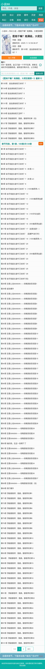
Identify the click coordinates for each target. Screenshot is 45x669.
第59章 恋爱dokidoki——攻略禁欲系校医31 (18, 438)
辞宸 (19, 40)
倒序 (40, 143)
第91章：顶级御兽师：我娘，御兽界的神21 (18, 593)
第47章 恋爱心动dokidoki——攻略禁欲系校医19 (19, 378)
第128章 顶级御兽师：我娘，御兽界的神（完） (19, 118)
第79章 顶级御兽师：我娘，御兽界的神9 (16, 533)
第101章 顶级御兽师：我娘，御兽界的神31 (17, 643)
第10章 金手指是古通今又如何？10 (14, 194)
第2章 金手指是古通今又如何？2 (13, 154)
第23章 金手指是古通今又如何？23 (14, 258)
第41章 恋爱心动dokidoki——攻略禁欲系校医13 (19, 348)
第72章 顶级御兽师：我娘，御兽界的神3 (16, 503)
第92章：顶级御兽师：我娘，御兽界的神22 (18, 598)
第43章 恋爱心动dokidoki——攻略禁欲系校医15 (19, 358)
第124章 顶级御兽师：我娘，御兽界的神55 (17, 138)
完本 (34, 19)
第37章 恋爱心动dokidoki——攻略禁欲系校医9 (19, 328)
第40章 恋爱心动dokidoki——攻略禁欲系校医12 (19, 343)
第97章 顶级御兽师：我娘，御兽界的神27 (17, 623)
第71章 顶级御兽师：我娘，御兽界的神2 (16, 498)
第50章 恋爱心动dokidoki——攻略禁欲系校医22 (19, 393)
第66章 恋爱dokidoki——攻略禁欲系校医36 (18, 473)
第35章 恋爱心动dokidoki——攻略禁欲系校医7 (19, 318)
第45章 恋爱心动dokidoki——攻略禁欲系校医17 (19, 368)
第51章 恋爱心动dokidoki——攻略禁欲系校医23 (19, 398)
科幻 (4, 19)
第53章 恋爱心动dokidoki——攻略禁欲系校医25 (19, 408)
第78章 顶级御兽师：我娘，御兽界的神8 (16, 528)
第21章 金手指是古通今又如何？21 (14, 248)
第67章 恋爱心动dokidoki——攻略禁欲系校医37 (19, 478)
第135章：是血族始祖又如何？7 (13, 83)
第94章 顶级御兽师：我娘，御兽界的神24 (17, 608)
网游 (41, 14)
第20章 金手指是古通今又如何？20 (14, 243)
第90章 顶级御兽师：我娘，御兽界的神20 (17, 588)
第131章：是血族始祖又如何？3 (13, 103)
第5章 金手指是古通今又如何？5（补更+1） (18, 169)
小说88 (5, 4)
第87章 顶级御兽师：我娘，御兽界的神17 (17, 573)
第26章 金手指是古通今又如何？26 (14, 273)
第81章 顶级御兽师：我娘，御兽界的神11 (17, 543)
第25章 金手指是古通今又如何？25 (14, 268)
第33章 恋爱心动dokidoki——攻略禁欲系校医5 (19, 308)
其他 (19, 19)
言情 (12, 19)
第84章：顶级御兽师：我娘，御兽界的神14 (18, 558)
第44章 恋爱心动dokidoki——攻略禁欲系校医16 (19, 363)
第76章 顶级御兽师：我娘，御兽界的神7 (16, 523)
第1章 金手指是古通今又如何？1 (13, 149)
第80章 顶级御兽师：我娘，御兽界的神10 (17, 538)
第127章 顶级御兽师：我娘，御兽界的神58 (17, 123)
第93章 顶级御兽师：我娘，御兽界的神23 (17, 603)
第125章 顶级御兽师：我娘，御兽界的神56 (17, 133)
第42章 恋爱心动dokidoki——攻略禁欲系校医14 (19, 353)
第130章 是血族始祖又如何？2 (13, 108)
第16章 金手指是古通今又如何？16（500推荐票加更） (22, 223)
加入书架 (11, 57)
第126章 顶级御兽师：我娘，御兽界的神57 (17, 128)
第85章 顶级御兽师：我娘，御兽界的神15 (17, 563)
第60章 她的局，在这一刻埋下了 (13, 443)
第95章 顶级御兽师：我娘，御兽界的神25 (17, 613)
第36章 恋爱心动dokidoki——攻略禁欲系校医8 (19, 323)
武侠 (19, 14)
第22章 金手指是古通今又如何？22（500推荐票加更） (22, 253)
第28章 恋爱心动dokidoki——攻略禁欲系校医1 (19, 283)
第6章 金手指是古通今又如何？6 (13, 174)
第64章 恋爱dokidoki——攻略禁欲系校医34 (18, 463)
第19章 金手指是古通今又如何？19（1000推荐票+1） (22, 238)
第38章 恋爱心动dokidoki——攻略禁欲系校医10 (19, 333)
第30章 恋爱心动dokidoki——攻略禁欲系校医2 (19, 293)
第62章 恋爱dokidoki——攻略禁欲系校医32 (18, 453)
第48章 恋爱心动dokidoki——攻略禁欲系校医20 (19, 383)
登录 (41, 19)
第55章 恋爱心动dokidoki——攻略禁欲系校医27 (19, 418)
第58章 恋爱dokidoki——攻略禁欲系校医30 (18, 433)
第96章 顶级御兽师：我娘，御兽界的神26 (17, 618)
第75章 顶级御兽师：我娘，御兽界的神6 (16, 518)
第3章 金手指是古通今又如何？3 (13, 159)
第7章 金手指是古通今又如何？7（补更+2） (18, 179)
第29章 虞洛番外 (7, 288)
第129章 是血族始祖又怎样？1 (13, 113)
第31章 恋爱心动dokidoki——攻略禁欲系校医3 (19, 298)
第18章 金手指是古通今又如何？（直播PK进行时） (21, 233)
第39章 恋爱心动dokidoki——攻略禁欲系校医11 (19, 338)
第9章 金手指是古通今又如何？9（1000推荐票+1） (21, 189)
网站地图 (23, 665)
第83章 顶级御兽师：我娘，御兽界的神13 (17, 553)
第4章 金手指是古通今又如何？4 (13, 164)
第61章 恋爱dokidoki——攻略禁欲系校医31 (18, 448)
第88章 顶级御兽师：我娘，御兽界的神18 (17, 578)
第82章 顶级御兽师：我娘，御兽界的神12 (17, 548)
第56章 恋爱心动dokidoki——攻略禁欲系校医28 (19, 423)
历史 (34, 14)
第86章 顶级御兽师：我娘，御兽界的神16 (17, 568)
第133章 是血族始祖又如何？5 (13, 93)
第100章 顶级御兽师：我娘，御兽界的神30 (17, 638)
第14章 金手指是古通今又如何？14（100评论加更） (21, 213)
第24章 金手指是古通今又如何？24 (14, 263)
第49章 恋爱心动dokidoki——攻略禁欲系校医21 (19, 388)
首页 (4, 14)
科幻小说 (12, 31)
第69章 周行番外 (7, 488)
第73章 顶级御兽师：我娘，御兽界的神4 (16, 508)
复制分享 (39, 73)
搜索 (40, 8)
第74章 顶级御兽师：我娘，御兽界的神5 (16, 513)
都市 (26, 14)
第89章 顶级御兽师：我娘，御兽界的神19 (17, 583)
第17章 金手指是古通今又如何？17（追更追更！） (20, 228)
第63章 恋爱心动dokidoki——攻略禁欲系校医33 (19, 458)
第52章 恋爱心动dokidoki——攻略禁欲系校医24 (19, 403)
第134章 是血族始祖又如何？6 (13, 88)
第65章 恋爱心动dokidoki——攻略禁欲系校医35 (19, 468)
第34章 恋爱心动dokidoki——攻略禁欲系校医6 (19, 313)
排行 (26, 19)
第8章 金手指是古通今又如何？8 (13, 184)
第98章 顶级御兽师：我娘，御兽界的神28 (17, 628)
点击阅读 (33, 57)
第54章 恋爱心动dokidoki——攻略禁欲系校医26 (19, 413)
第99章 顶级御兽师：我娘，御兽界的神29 (17, 633)
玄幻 (12, 14)
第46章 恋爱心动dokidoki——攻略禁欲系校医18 (19, 373)
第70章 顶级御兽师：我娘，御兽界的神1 (16, 493)
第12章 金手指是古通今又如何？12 (14, 203)
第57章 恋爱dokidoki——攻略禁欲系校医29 (18, 428)
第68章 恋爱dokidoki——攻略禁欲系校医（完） (19, 483)
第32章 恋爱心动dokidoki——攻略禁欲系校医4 (19, 303)
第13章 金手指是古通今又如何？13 (14, 208)
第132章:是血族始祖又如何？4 (13, 98)
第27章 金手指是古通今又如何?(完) (14, 278)
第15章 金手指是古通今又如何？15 (14, 218)
